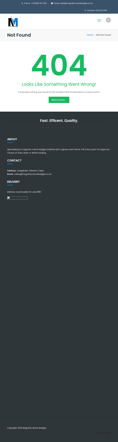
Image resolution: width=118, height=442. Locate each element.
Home (90, 34)
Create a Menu (103, 432)
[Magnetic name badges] (13, 21)
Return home (58, 100)
